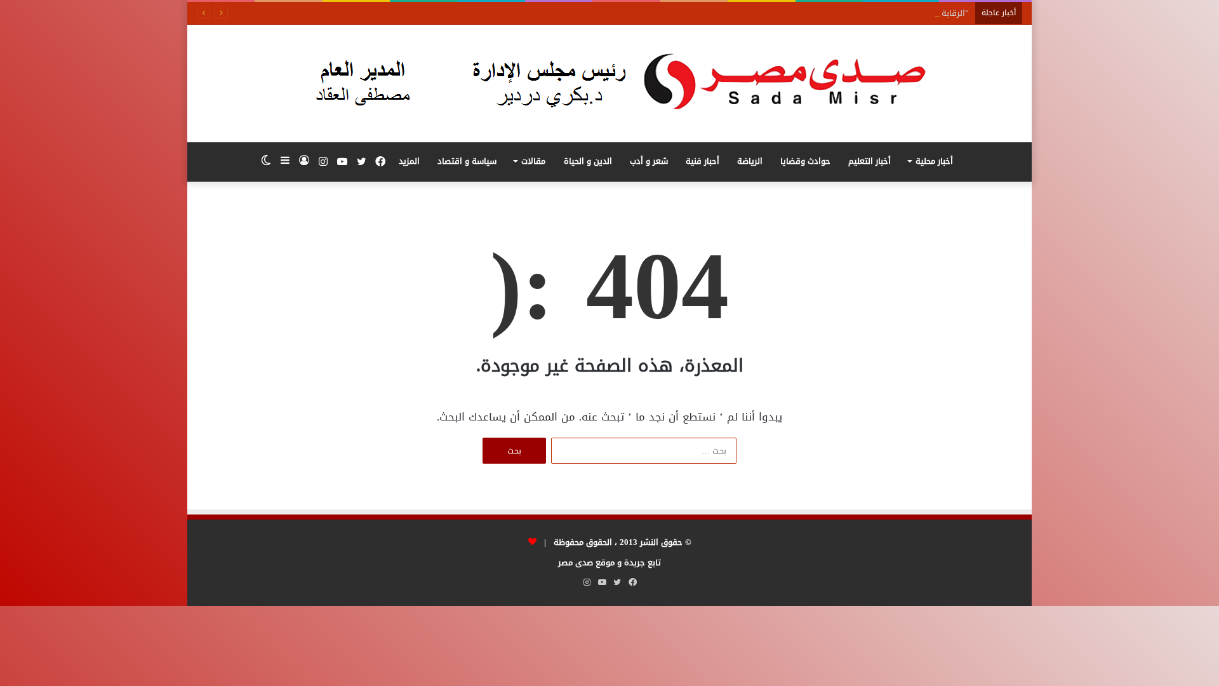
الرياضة (750, 161)
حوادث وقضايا (805, 161)
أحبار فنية (702, 161)
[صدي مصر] (609, 83)
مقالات (533, 161)
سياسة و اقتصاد (466, 161)
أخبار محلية (934, 161)
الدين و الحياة (588, 161)
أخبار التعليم (869, 161)
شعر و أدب (649, 161)
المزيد (409, 161)
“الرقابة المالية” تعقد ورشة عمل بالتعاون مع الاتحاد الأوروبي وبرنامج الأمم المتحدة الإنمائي (804, 13)
